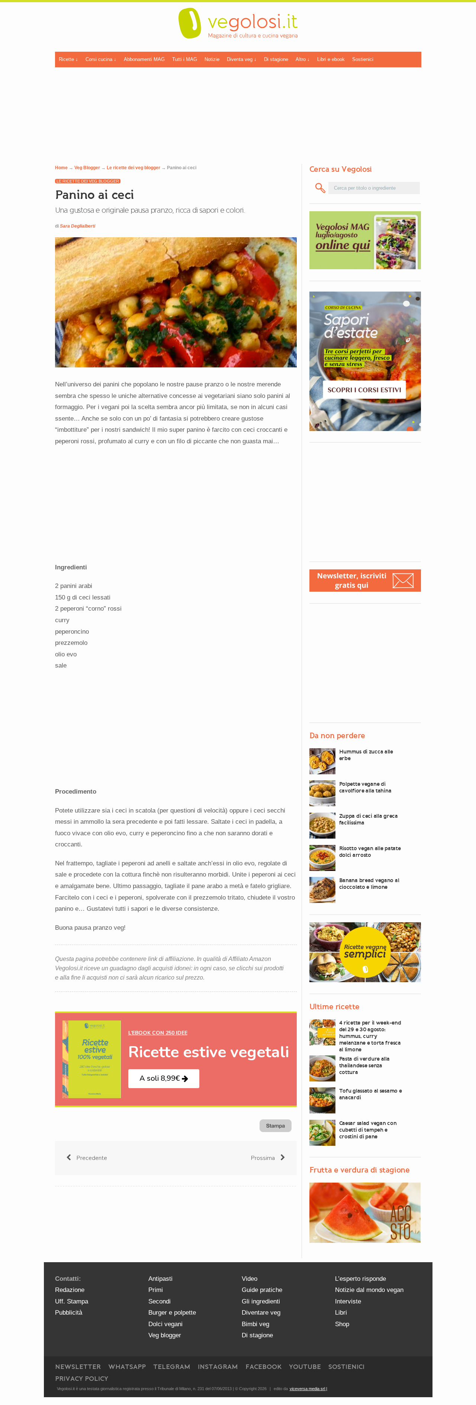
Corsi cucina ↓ (101, 59)
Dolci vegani (165, 1324)
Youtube (305, 1367)
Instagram (218, 1367)
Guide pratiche (262, 1289)
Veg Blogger (87, 167)
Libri (341, 1312)
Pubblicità (68, 1312)
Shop (342, 1324)
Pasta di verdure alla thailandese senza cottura (364, 1065)
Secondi (159, 1301)
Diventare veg (261, 1312)
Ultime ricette (334, 1007)
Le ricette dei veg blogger (133, 167)
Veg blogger (164, 1335)
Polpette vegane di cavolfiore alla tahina (365, 787)
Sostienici (362, 59)
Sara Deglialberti (77, 226)
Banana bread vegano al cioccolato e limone (369, 883)
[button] (163, 1078)
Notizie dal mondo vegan (369, 1289)
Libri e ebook (331, 59)
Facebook (263, 1367)
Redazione (69, 1289)
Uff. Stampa (71, 1301)
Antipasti (160, 1278)
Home (61, 167)
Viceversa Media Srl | (308, 1388)
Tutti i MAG (184, 59)
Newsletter (78, 1367)
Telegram (171, 1367)
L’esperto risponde (360, 1278)
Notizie (212, 59)
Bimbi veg (255, 1324)
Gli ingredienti (261, 1301)
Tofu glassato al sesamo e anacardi (370, 1094)
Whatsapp (127, 1367)
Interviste (348, 1301)
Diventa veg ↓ (242, 59)
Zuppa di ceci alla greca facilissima (368, 819)
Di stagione (276, 59)
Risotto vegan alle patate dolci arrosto (370, 851)
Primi (155, 1289)
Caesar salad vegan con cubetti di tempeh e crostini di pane (368, 1130)
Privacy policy (81, 1379)
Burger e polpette (172, 1312)
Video (249, 1278)
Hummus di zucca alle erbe (366, 755)
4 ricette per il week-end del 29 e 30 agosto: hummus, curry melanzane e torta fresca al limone (370, 1036)
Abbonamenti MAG (144, 59)
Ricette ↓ (68, 59)
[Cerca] (320, 188)
